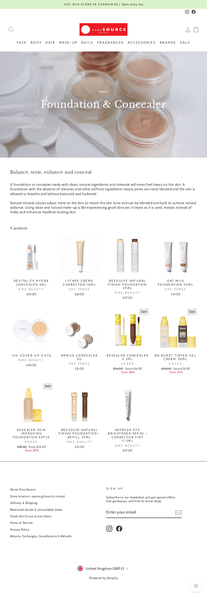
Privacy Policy (19, 529)
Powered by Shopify (103, 578)
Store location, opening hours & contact (37, 496)
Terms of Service (21, 523)
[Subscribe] (178, 512)
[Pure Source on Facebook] (119, 529)
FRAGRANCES (110, 42)
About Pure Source (23, 489)
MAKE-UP (68, 42)
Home (102, 91)
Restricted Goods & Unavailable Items (36, 509)
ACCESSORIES (142, 42)
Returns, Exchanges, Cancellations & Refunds (41, 536)
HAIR (50, 42)
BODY (36, 42)
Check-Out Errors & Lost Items (30, 516)
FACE (22, 42)
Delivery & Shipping (24, 503)
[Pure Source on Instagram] (109, 529)
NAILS (87, 42)
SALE (185, 42)
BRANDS (168, 42)
